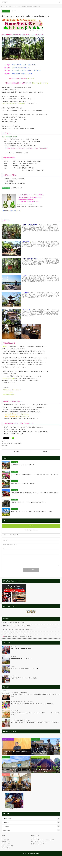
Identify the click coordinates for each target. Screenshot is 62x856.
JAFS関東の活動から (31, 818)
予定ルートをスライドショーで (40, 83)
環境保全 (20, 443)
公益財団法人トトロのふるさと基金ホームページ (12, 389)
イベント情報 (31, 826)
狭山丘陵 (5, 346)
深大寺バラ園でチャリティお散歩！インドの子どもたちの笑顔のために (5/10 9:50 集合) (31, 511)
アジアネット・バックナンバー (38, 843)
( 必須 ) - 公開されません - (10, 544)
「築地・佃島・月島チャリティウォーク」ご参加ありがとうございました (28, 502)
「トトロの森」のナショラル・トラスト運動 (13, 103)
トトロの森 (14, 443)
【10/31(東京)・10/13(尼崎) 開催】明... (19, 692)
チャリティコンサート (7, 739)
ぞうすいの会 (6, 774)
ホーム (3, 838)
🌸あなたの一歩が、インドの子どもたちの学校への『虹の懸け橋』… (18, 636)
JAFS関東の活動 (5, 840)
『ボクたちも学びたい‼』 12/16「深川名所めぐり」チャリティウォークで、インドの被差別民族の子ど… (34, 493)
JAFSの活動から (31, 822)
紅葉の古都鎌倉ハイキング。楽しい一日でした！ (22, 464)
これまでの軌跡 (31, 830)
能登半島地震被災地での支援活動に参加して (22, 658)
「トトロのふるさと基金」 (8, 378)
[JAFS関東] (28, 2)
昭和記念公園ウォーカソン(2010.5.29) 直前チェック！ (24, 483)
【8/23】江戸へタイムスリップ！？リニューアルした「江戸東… (17, 625)
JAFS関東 (30, 853)
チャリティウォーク (7, 443)
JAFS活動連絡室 (34, 838)
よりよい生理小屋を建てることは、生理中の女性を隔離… (24, 678)
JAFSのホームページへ (14, 808)
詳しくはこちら (25, 414)
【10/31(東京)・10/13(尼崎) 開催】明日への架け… (14, 622)
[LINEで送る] (13, 437)
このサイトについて (6, 843)
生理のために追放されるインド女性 (38, 841)
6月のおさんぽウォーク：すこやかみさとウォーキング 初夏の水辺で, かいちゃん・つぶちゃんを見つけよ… (35, 474)
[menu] (60, 2)
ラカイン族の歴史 (15, 710)
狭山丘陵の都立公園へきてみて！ (9, 394)
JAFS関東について (6, 841)
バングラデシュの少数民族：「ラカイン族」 (20, 720)
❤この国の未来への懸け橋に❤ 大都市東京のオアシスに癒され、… (17, 633)
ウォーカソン (6, 11)
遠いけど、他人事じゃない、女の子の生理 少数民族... (22, 701)
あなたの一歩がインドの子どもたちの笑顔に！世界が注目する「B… (17, 629)
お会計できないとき (6, 847)
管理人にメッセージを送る (7, 845)
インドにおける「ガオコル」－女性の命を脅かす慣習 (42, 840)
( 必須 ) (5, 540)
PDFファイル (30, 78)
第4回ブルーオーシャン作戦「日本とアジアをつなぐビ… (24, 668)
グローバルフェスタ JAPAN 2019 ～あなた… (21, 648)
